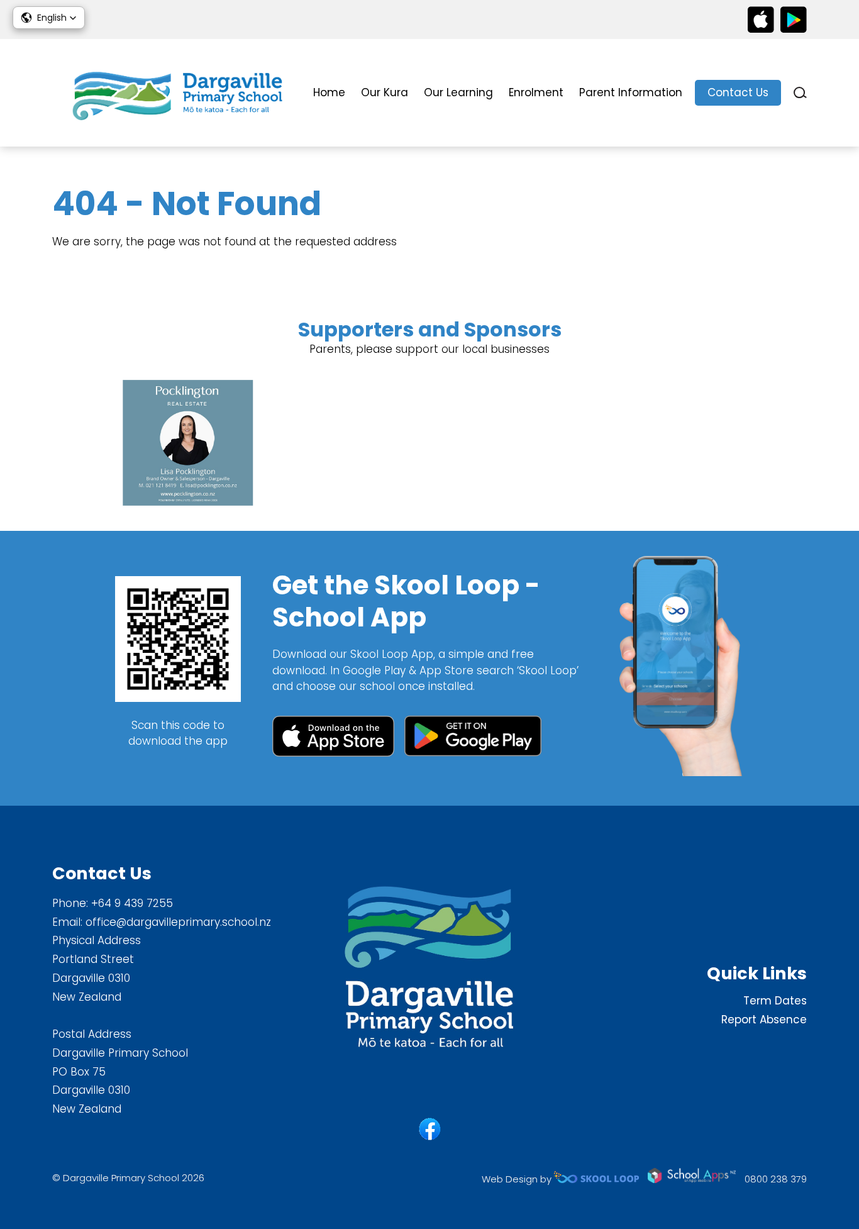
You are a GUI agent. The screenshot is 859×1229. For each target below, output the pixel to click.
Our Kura (384, 92)
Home (329, 92)
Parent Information (630, 92)
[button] (49, 17)
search (800, 92)
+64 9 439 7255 (132, 903)
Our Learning (458, 92)
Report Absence (764, 1019)
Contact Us (737, 92)
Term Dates (775, 1000)
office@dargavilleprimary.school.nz (178, 922)
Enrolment (536, 92)
